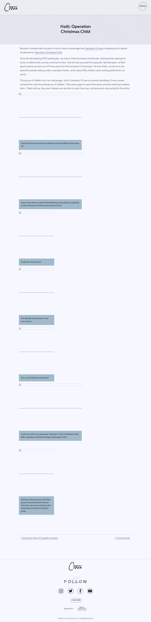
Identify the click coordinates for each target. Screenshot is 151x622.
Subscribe (76, 600)
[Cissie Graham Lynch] (11, 7)
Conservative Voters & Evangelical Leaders (39, 538)
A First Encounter (122, 538)
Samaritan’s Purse (94, 48)
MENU (143, 6)
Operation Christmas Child (48, 52)
